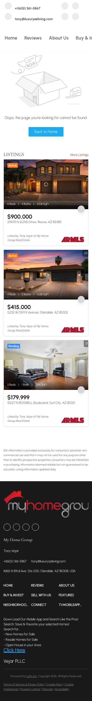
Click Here (14, 650)
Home (11, 38)
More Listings (79, 155)
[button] (17, 585)
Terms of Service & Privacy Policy (24, 684)
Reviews (33, 38)
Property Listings (30, 689)
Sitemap (47, 689)
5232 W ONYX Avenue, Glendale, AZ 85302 (37, 312)
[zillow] (75, 6)
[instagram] (64, 17)
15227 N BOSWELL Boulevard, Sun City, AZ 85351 (41, 403)
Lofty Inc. (31, 676)
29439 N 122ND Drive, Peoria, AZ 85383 (34, 222)
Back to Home (46, 131)
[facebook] (64, 6)
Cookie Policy (54, 684)
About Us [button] (59, 38)
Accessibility (62, 689)
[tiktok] (75, 17)
